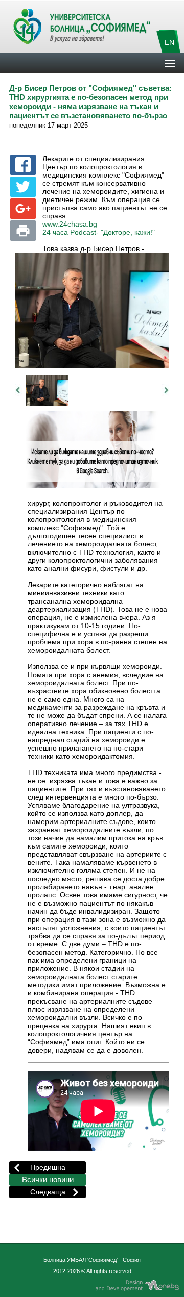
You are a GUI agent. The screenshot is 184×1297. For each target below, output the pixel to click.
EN (169, 42)
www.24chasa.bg (69, 224)
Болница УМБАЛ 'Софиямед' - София (92, 1260)
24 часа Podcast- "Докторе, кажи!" (98, 232)
